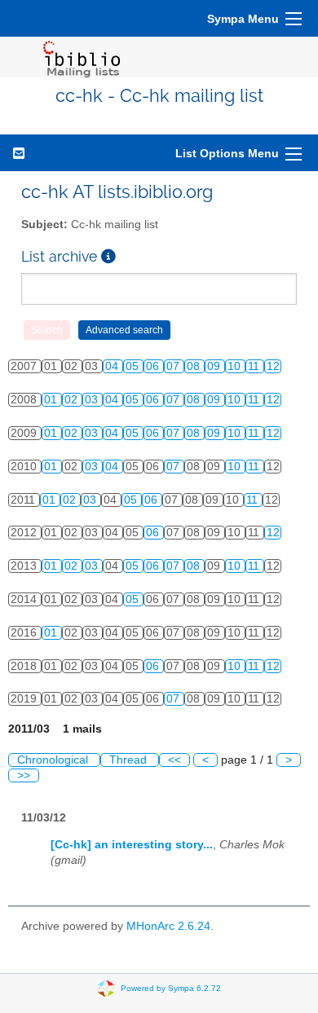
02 (72, 400)
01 (52, 400)
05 (134, 366)
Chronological (54, 760)
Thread (129, 760)
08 (195, 366)
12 (273, 366)
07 (174, 366)
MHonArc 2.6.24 (168, 926)
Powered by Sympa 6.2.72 (171, 987)
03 (93, 400)
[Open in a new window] (108, 256)
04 (113, 366)
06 (154, 366)
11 (255, 366)
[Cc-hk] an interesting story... (132, 845)
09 (215, 366)
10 (235, 366)
